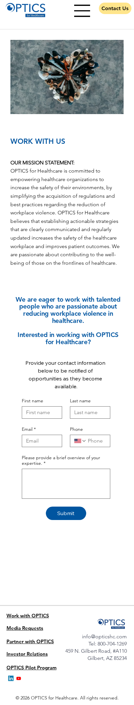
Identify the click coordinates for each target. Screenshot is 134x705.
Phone (76, 429)
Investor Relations (27, 654)
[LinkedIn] (11, 678)
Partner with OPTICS (30, 641)
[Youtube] (18, 678)
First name (32, 401)
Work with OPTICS (28, 616)
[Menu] (82, 11)
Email (29, 429)
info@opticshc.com (104, 636)
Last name (80, 401)
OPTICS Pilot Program (32, 667)
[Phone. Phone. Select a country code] (80, 441)
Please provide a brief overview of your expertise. (61, 460)
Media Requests (25, 628)
